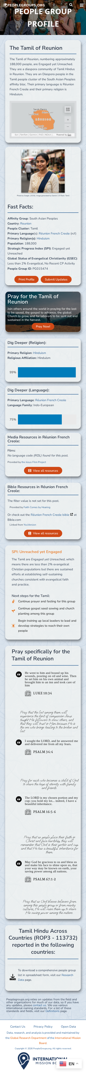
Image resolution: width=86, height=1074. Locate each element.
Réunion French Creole (54, 233)
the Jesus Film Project (34, 462)
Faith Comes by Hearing (37, 507)
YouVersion (30, 524)
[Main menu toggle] (81, 5)
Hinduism (43, 238)
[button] (71, 5)
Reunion (25, 223)
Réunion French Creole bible (50, 515)
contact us (39, 1005)
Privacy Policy (43, 1026)
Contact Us (17, 1026)
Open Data (68, 1026)
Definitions (52, 1011)
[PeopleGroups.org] (24, 5)
